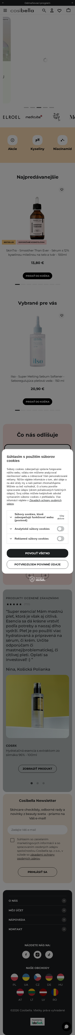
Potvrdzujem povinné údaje (37, 564)
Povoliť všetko (37, 553)
